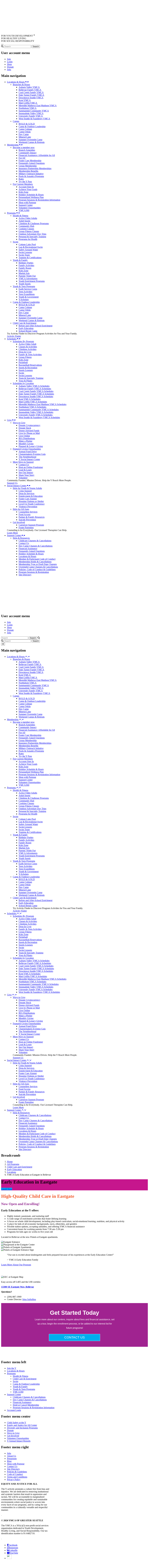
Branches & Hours (21, 659)
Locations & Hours (16, 82)
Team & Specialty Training (31, 378)
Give (9, 420)
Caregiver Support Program (31, 525)
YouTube (14, 1553)
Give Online (24, 436)
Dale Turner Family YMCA (31, 95)
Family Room (25, 268)
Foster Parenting (26, 527)
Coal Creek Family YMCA (31, 92)
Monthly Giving (26, 443)
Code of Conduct (15, 1474)
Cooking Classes (26, 228)
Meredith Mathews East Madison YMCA (38, 105)
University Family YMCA (31, 116)
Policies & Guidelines (17, 1471)
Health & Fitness (20, 790)
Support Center (26, 205)
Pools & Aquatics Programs (31, 176)
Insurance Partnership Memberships (35, 168)
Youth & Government (29, 297)
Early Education (26, 328)
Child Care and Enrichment (19, 1167)
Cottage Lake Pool (27, 244)
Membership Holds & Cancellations (35, 561)
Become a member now (24, 722)
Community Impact (27, 152)
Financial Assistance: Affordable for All (37, 155)
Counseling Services (28, 512)
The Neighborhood (27, 457)
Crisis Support (25, 491)
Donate (10, 67)
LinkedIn (13, 1550)
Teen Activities (25, 291)
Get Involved (19, 1097)
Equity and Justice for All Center (22, 1425)
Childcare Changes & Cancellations (35, 540)
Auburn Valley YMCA (29, 87)
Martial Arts (24, 273)
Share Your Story (26, 475)
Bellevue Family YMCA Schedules (35, 388)
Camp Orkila (25, 131)
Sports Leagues (26, 370)
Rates (21, 179)
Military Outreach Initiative (31, 173)
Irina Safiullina (29, 1299)
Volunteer (23, 477)
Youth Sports (25, 284)
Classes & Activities (28, 346)
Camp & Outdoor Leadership (32, 126)
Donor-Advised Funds (29, 430)
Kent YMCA (25, 100)
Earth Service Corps (28, 289)
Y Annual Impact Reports (18, 1441)
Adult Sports (24, 221)
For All (22, 158)
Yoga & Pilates (25, 381)
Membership (13, 145)
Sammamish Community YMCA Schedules (39, 409)
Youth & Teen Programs (24, 861)
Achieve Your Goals (28, 189)
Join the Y (11, 1368)
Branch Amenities (27, 150)
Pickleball (23, 362)
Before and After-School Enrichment (35, 325)
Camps (16, 696)
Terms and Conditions (17, 1477)
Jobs (9, 69)
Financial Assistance (28, 548)
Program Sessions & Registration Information (39, 200)
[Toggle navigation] (2, 44)
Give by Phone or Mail (29, 433)
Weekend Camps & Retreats (32, 142)
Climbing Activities (27, 349)
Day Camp (24, 134)
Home (10, 1161)
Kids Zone (23, 192)
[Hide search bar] (3, 644)
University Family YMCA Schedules (36, 415)
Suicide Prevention (27, 519)
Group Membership (28, 166)
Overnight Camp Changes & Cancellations (38, 567)
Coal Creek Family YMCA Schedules (36, 391)
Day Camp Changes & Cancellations (36, 546)
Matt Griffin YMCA (28, 103)
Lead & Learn (25, 470)
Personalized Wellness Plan (31, 197)
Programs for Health (28, 239)
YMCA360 (24, 210)
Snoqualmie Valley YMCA (31, 113)
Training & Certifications (30, 257)
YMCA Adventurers (28, 278)
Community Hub (26, 226)
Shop (9, 64)
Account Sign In (26, 187)
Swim (21, 373)
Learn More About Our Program (16, 1264)
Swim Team (24, 255)
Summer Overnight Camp (30, 139)
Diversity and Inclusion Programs (22, 1428)
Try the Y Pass (25, 181)
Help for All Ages (21, 1084)
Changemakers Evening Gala (32, 454)
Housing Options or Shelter (31, 501)
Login (10, 61)
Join (9, 59)
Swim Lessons (25, 252)
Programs (11, 213)
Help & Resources (21, 1112)
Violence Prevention (28, 506)
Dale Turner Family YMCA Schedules (36, 394)
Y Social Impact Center (29, 459)
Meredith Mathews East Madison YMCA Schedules (42, 404)
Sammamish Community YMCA (34, 111)
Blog (9, 1461)
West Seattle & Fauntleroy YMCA (34, 118)
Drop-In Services (26, 493)
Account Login (14, 1410)
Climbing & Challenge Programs (34, 223)
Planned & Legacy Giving (31, 446)
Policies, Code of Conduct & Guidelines (37, 569)
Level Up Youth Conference (32, 504)
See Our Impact (26, 472)
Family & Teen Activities (30, 354)
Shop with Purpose (27, 202)
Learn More (12, 533)
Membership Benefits (28, 171)
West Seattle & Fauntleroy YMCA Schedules (39, 417)
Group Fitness (25, 357)
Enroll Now (6, 1189)
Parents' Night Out (27, 276)
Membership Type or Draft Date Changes (38, 564)
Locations (11, 1172)
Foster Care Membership (30, 160)
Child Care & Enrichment (24, 897)
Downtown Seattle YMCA (31, 97)
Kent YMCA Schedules (29, 399)
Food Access (24, 514)
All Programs (13, 1164)
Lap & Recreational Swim (31, 247)
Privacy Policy (13, 1479)
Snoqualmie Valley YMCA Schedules (36, 412)
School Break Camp (28, 331)
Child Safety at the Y (16, 1422)
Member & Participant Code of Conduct (37, 559)
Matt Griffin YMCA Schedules (33, 401)
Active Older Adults (28, 218)
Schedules (12, 339)
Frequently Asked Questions (32, 163)
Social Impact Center (17, 485)
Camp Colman (25, 129)
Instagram (13, 1547)
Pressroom (12, 1458)
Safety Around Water (28, 249)
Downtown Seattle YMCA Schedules (36, 396)
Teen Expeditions (27, 294)
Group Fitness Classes (29, 231)
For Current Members (23, 759)
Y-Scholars (24, 299)
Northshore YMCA (28, 108)
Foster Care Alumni (28, 498)
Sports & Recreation (28, 367)
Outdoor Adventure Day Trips (32, 234)
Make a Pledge (25, 441)
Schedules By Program (23, 916)
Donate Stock (25, 428)
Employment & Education (31, 496)
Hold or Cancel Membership (26, 1405)
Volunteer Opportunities (30, 207)
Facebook (12, 1545)
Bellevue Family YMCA (30, 90)
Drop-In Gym (25, 352)
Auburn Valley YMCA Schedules (34, 386)
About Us (11, 1456)
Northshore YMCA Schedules (32, 407)
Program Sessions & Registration (34, 572)
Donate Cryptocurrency (29, 425)
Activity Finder (14, 336)
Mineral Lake (25, 137)
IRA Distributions (27, 438)
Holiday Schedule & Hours (31, 194)
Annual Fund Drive (28, 451)
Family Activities (26, 265)
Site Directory (25, 574)
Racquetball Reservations (30, 365)
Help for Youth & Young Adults (27, 1063)
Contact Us (24, 464)
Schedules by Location (23, 958)
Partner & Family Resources (32, 517)
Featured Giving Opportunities (27, 1023)
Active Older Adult (27, 344)
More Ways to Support (23, 1036)
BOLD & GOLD (27, 124)
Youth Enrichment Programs (32, 281)
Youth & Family (20, 835)
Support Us (12, 483)
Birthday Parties (26, 263)
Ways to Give (19, 997)
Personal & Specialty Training (32, 236)
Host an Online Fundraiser (31, 467)
